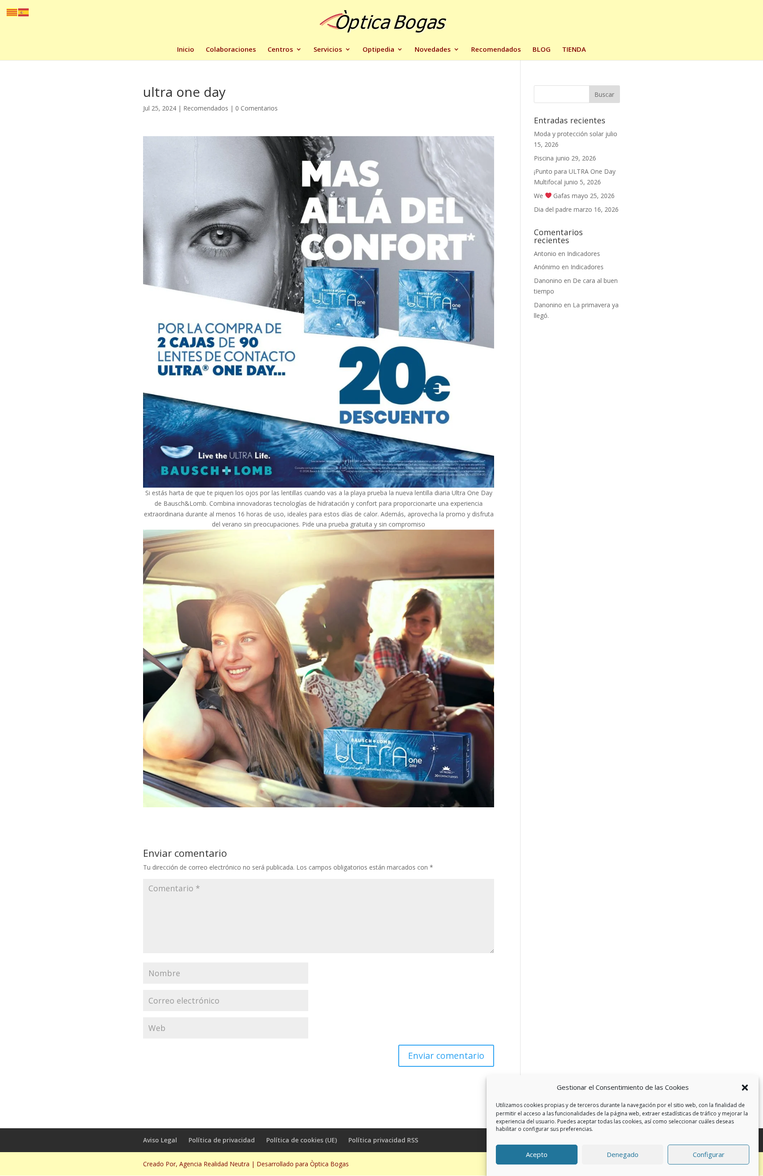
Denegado (622, 1154)
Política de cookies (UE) (301, 1140)
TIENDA (574, 49)
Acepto (537, 1154)
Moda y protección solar (569, 134)
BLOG (542, 49)
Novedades (433, 49)
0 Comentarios (256, 108)
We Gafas (552, 195)
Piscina (544, 158)
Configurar (709, 1154)
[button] (744, 1087)
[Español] (24, 12)
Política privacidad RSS (383, 1140)
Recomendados (496, 49)
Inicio (185, 49)
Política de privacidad (222, 1140)
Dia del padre (553, 209)
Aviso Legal (160, 1140)
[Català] (12, 12)
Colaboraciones (231, 49)
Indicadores (583, 253)
